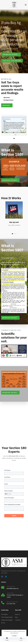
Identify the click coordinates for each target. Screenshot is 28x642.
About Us (17, 614)
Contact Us (18, 620)
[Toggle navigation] (22, 5)
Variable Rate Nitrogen (7, 620)
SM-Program (4, 614)
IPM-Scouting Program (7, 617)
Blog (16, 617)
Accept (14, 635)
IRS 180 (3, 623)
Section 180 (4, 49)
